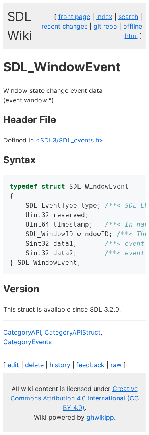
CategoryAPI (22, 332)
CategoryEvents (27, 342)
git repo (105, 26)
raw (116, 365)
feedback (90, 365)
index (104, 17)
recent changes (64, 26)
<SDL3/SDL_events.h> (69, 140)
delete (34, 365)
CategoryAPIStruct (73, 332)
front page (74, 17)
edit (13, 365)
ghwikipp (100, 417)
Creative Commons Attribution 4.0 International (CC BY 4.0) (74, 398)
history (60, 365)
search (128, 17)
